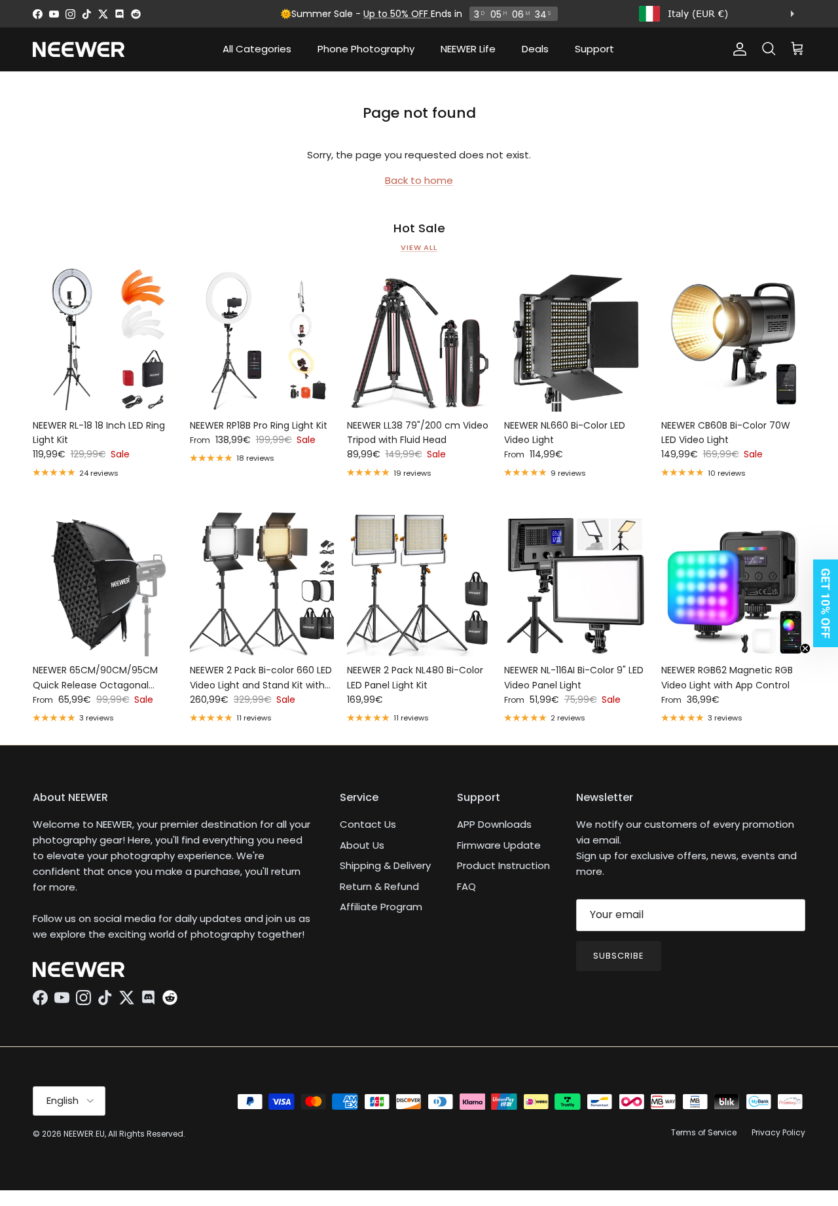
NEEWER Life (468, 49)
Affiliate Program (381, 906)
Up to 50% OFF (397, 13)
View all (419, 247)
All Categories (257, 49)
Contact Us (368, 824)
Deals (535, 49)
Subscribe (618, 955)
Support (594, 49)
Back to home (419, 180)
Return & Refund (379, 886)
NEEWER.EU (84, 1133)
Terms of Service (704, 1132)
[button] (821, 603)
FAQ (466, 886)
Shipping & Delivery (385, 865)
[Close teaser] (805, 648)
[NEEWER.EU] (78, 49)
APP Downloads (494, 824)
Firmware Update (499, 845)
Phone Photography (366, 49)
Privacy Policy (778, 1132)
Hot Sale (419, 228)
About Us (362, 845)
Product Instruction (503, 865)
